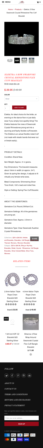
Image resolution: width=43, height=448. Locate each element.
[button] (11, 304)
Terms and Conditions (16, 395)
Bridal (13, 248)
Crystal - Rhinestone (23, 248)
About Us (9, 383)
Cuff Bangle (25, 240)
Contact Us (10, 389)
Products (18, 9)
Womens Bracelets (23, 243)
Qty (5, 104)
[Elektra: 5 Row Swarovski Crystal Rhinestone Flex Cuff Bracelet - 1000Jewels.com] (21, 39)
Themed (7, 243)
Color (7, 95)
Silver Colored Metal (18, 251)
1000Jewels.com (14, 431)
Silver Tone (34, 240)
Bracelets (17, 240)
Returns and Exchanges (17, 400)
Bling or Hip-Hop (26, 245)
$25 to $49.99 (17, 237)
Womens (14, 243)
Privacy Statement (14, 406)
